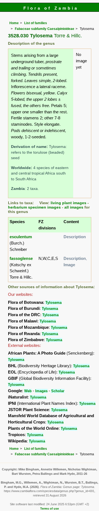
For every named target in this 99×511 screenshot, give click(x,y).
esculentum (21, 236)
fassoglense (21, 258)
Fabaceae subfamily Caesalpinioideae (44, 29)
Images (41, 391)
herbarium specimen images (34, 207)
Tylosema (53, 303)
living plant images (68, 203)
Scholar (57, 391)
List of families (35, 23)
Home (14, 23)
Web (28, 391)
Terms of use (49, 508)
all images (73, 207)
